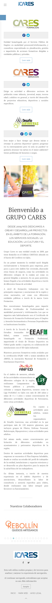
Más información (29, 581)
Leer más (26, 60)
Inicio (13, 593)
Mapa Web (23, 593)
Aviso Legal (35, 593)
